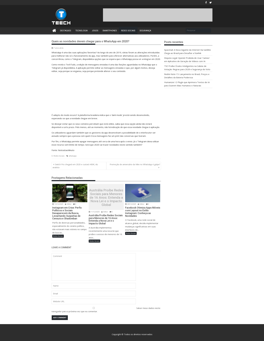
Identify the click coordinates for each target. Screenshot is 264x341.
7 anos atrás (58, 48)
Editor (69, 204)
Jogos (95, 30)
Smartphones (110, 30)
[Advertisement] (162, 14)
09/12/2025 (131, 204)
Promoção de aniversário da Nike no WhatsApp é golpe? (135, 164)
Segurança (145, 30)
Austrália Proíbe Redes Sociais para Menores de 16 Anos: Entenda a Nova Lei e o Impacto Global (106, 197)
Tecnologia (81, 30)
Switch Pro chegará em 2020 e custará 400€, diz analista (75, 166)
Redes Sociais (128, 30)
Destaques (65, 30)
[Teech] (54, 30)
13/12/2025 (58, 204)
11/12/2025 (95, 212)
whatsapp (73, 156)
